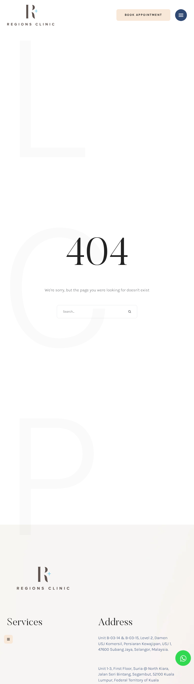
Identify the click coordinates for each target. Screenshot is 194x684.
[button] (143, 15)
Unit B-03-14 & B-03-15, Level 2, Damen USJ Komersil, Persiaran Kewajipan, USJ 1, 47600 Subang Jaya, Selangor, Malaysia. (135, 643)
